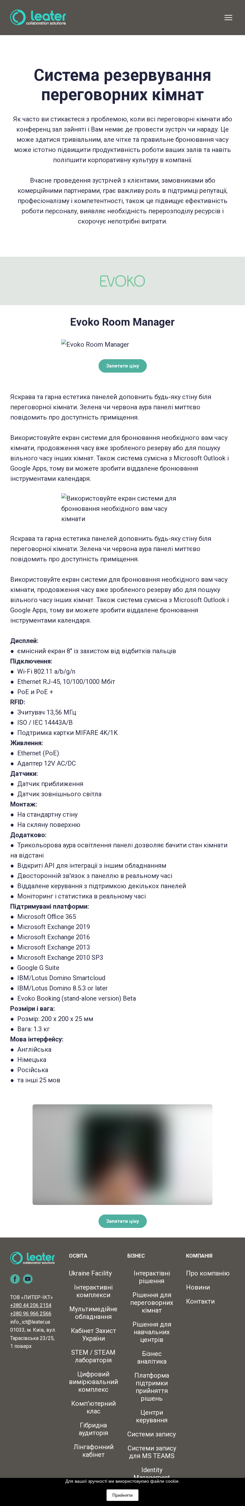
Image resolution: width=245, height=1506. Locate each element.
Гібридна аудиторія (93, 1429)
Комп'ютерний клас (93, 1407)
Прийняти (122, 1495)
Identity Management (151, 1473)
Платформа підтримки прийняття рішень (151, 1387)
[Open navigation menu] (228, 17)
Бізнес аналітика (152, 1357)
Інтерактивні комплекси (93, 1291)
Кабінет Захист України (93, 1334)
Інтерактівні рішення (152, 1277)
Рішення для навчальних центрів (151, 1332)
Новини (198, 1287)
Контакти (200, 1301)
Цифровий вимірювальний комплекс (93, 1381)
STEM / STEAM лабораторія (93, 1356)
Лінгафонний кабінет (93, 1450)
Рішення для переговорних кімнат (151, 1302)
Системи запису (151, 1434)
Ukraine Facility (90, 1273)
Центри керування (151, 1416)
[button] (123, 366)
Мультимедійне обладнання (93, 1313)
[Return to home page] (38, 18)
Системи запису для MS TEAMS (152, 1452)
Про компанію (208, 1273)
